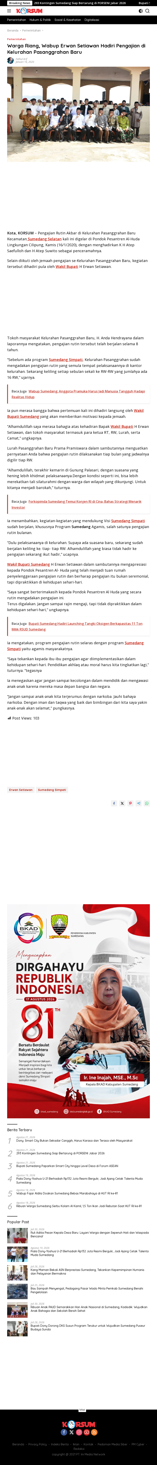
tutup (82, 1409)
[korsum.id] (29, 10)
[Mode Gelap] (140, 11)
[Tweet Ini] (122, 803)
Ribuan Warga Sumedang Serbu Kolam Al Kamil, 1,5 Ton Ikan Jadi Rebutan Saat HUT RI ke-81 (79, 1206)
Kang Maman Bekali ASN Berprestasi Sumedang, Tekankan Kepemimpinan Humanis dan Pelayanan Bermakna (87, 1271)
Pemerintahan (16, 39)
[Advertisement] (78, 197)
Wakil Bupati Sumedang (28, 564)
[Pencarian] (147, 11)
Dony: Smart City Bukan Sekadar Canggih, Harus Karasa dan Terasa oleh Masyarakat (74, 1140)
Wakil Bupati (67, 266)
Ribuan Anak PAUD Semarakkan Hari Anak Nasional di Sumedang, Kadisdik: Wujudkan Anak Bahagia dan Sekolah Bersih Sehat (89, 1309)
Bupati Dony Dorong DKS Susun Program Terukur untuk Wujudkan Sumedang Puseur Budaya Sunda (88, 1327)
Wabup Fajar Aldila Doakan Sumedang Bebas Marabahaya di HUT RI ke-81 (67, 1193)
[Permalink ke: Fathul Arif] (10, 60)
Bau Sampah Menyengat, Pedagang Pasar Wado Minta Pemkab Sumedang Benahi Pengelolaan (87, 1290)
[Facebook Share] (114, 803)
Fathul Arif (21, 59)
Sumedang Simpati (66, 359)
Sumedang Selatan (44, 238)
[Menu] (10, 10)
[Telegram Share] (139, 803)
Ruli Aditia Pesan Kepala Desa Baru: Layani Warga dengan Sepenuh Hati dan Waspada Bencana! (90, 1234)
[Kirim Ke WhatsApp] (147, 803)
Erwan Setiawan (21, 790)
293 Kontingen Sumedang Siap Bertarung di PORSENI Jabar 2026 (50, 3)
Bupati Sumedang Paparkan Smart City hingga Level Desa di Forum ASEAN (67, 1166)
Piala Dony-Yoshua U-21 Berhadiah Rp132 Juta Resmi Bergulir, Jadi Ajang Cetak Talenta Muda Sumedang (79, 1180)
